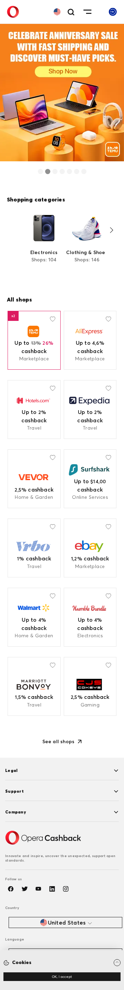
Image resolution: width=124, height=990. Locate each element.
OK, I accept (62, 976)
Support (14, 791)
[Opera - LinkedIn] (52, 889)
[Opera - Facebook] (11, 889)
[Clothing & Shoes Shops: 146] (86, 244)
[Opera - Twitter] (24, 889)
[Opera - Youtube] (38, 889)
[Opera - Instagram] (66, 889)
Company (15, 811)
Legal (11, 770)
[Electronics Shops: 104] (43, 244)
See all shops (58, 741)
